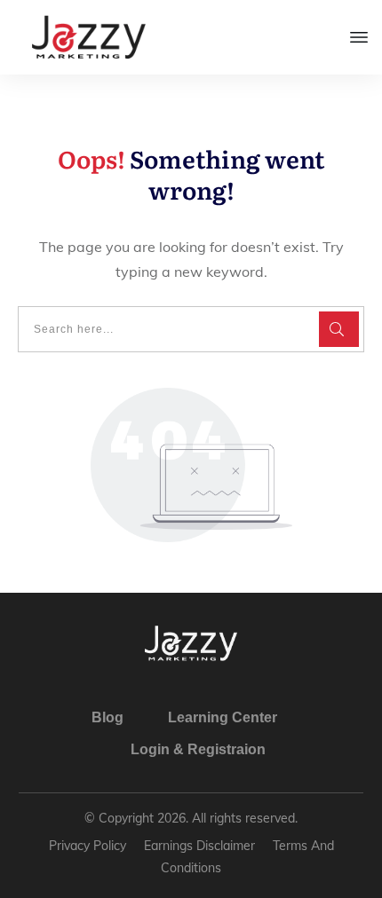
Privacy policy (87, 846)
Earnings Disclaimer (199, 846)
